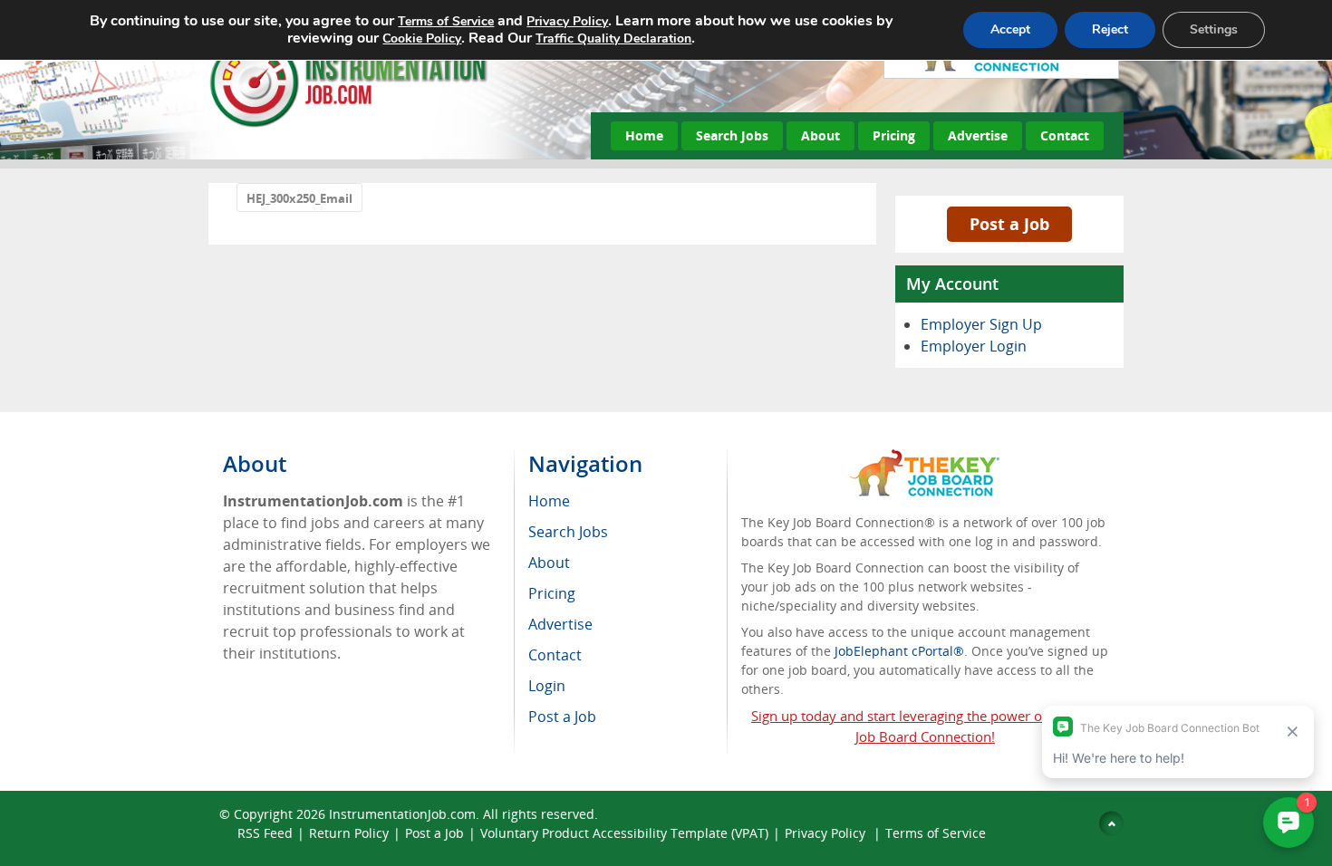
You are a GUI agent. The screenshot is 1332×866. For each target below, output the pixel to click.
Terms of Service (935, 833)
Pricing (894, 135)
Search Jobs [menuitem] (568, 532)
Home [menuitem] (549, 501)
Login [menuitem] (546, 686)
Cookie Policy (421, 38)
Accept (1010, 29)
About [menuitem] (549, 563)
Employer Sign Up (981, 324)
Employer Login (974, 346)
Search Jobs (732, 135)
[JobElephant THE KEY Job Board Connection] (924, 458)
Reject (1110, 29)
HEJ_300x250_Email (299, 198)
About (820, 135)
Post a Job (1009, 224)
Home (644, 135)
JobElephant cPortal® (899, 650)
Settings (1214, 29)
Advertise (978, 135)
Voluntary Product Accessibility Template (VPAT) (624, 833)
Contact (1064, 135)
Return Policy (349, 833)
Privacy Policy (827, 833)
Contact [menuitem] (555, 655)
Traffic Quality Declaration (613, 38)
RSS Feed (265, 833)
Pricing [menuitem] (551, 593)
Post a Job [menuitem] (562, 716)
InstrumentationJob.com (402, 814)
